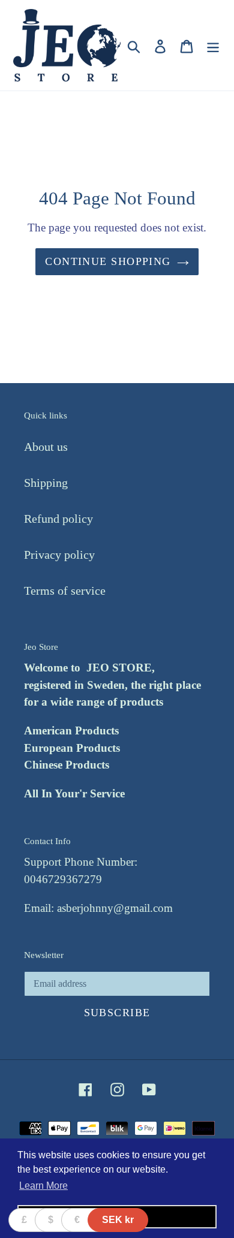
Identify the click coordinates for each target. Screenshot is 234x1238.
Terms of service (65, 590)
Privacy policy (59, 554)
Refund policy (58, 518)
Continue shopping (107, 261)
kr (118, 1220)
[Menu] (213, 45)
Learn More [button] (43, 1185)
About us (46, 446)
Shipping (46, 482)
